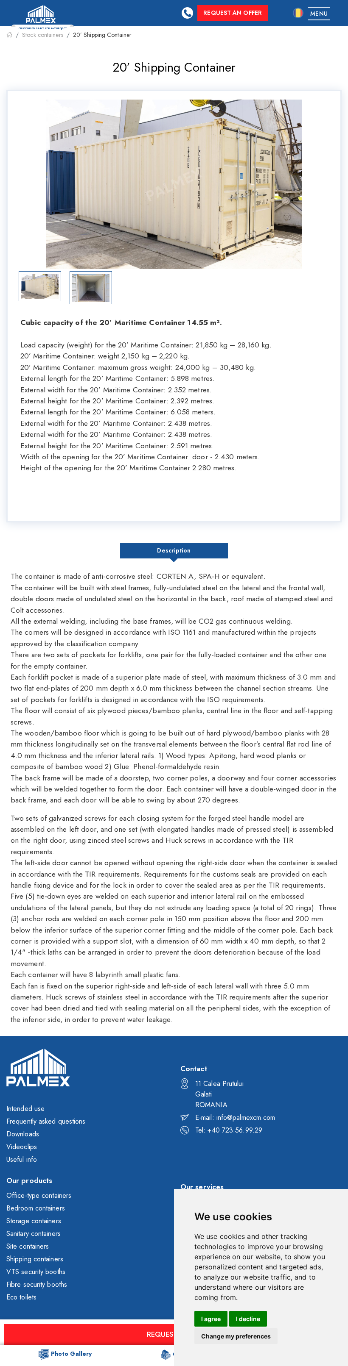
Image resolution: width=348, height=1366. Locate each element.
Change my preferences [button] (236, 1336)
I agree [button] (211, 1318)
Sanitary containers (33, 1233)
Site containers (27, 1246)
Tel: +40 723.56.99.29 (228, 1130)
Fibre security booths (36, 1284)
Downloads (22, 1134)
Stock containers (42, 35)
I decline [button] (248, 1318)
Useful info (21, 1159)
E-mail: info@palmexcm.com (235, 1117)
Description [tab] (174, 550)
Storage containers (33, 1221)
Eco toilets (21, 1297)
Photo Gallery (71, 1353)
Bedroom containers (35, 1208)
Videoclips (21, 1147)
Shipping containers (34, 1259)
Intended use (25, 1108)
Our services (202, 1187)
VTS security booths (35, 1272)
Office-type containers (38, 1195)
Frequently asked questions (46, 1121)
